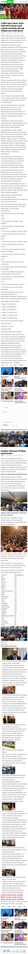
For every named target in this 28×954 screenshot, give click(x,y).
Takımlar (21, 365)
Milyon (9, 906)
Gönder (5, 425)
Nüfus (14, 906)
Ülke (24, 906)
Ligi (11, 365)
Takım (15, 365)
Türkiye (19, 906)
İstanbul (3, 906)
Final (3, 365)
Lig (7, 365)
